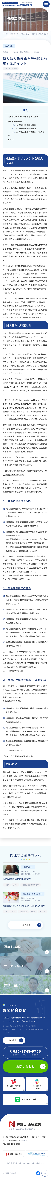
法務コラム (14, 34)
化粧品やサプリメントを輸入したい (21, 116)
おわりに (10, 139)
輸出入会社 (25, 34)
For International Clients (33, 1163)
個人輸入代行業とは (15, 121)
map (23, 1140)
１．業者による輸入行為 (24, 125)
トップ (5, 34)
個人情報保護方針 (14, 1163)
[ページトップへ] (44, 1173)
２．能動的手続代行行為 (24, 128)
